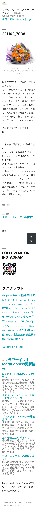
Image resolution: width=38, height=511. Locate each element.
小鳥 (32, 326)
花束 (15, 334)
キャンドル (16, 304)
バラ (12, 312)
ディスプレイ (27, 308)
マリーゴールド (16, 326)
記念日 (21, 334)
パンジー (17, 312)
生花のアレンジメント (14, 19)
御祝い (10, 330)
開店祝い (11, 338)
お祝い (16, 295)
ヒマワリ (23, 312)
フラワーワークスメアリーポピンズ (14, 502)
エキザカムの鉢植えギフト (17, 437)
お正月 (10, 295)
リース (28, 326)
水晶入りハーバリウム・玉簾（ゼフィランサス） (18, 397)
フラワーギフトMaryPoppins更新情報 (18, 363)
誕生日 (29, 334)
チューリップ (18, 308)
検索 (4, 231)
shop (5, 295)
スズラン (11, 308)
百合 (8, 335)
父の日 (33, 330)
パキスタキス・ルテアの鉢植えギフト (18, 418)
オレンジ (20, 300)
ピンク (28, 312)
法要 (28, 330)
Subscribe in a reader (13, 347)
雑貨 (16, 339)
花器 (11, 335)
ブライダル (11, 322)
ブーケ (17, 322)
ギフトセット (25, 304)
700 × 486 (6, 205)
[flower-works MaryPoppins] (9, 275)
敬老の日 (15, 330)
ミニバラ (23, 326)
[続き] (29, 20)
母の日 (22, 330)
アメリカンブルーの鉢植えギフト (18, 457)
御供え (4, 330)
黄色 (22, 339)
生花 (4, 334)
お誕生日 (26, 295)
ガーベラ (7, 304)
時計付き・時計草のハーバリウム (18, 375)
